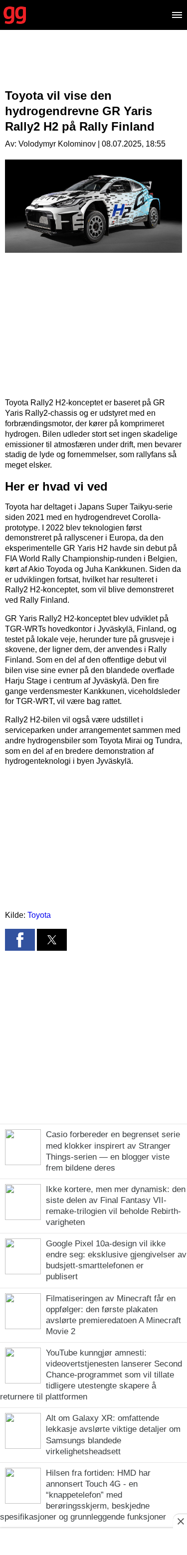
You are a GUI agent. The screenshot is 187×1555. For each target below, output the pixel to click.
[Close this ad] (180, 1521)
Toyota (39, 915)
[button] (20, 940)
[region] (94, 67)
